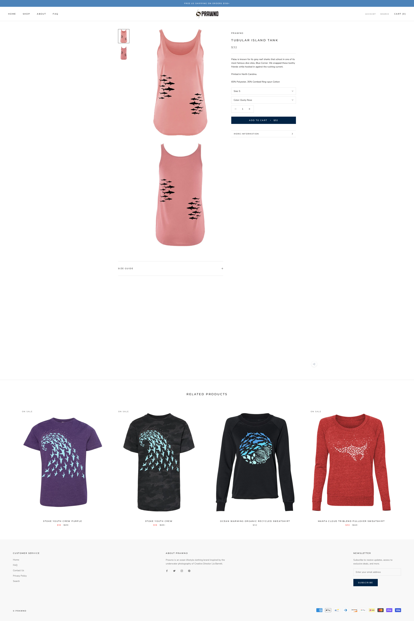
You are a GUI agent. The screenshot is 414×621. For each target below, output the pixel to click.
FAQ (55, 14)
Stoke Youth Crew (159, 521)
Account (370, 14)
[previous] (10, 463)
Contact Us (18, 570)
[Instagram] (182, 570)
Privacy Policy (20, 575)
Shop (26, 14)
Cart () (400, 14)
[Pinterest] (189, 570)
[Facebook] (167, 570)
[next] (404, 463)
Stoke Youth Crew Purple (62, 521)
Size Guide (125, 268)
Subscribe (365, 582)
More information (246, 134)
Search (384, 14)
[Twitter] (174, 570)
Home (12, 14)
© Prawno (20, 611)
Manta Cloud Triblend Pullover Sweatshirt (351, 521)
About (41, 14)
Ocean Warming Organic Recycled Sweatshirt (255, 521)
